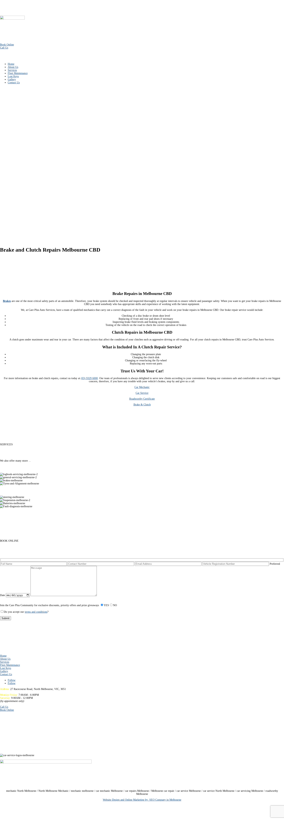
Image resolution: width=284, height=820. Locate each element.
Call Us (4, 47)
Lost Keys (13, 76)
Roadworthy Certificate (142, 398)
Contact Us (14, 82)
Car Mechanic (142, 387)
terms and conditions (36, 611)
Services (12, 70)
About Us (13, 67)
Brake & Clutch (142, 404)
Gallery (12, 79)
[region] (142, 165)
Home (11, 64)
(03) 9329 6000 (89, 378)
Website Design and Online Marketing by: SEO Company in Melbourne (142, 799)
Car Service (142, 393)
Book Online (7, 44)
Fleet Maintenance (18, 73)
